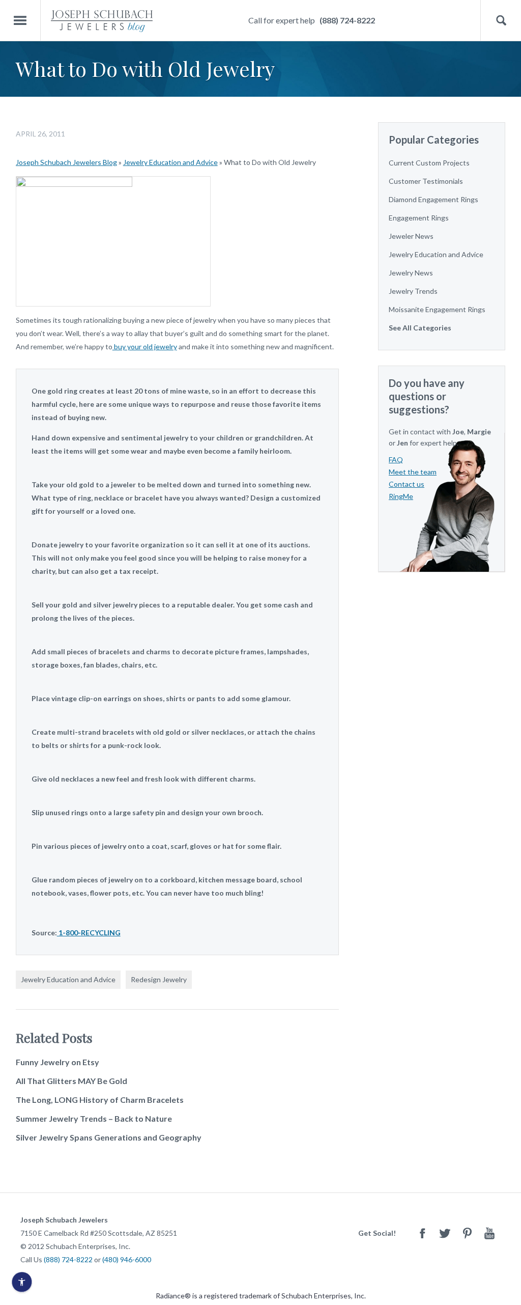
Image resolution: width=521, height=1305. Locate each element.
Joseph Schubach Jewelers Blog (66, 162)
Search (501, 20)
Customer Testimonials (426, 181)
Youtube (489, 1233)
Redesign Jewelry (159, 979)
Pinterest (467, 1233)
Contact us (406, 484)
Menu (20, 20)
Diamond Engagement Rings (433, 199)
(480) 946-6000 (126, 1259)
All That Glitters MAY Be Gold (71, 1081)
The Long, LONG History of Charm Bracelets (100, 1099)
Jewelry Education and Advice (170, 162)
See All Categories (420, 327)
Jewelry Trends (413, 291)
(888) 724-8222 (347, 20)
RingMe (401, 496)
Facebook (422, 1233)
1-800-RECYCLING (89, 932)
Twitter (444, 1233)
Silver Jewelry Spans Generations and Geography (108, 1137)
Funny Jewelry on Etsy (57, 1062)
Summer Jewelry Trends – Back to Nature (94, 1118)
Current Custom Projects (429, 162)
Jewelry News (411, 272)
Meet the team (413, 471)
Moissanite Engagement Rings (437, 309)
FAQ (396, 459)
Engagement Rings (419, 217)
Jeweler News (411, 236)
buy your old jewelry (144, 346)
